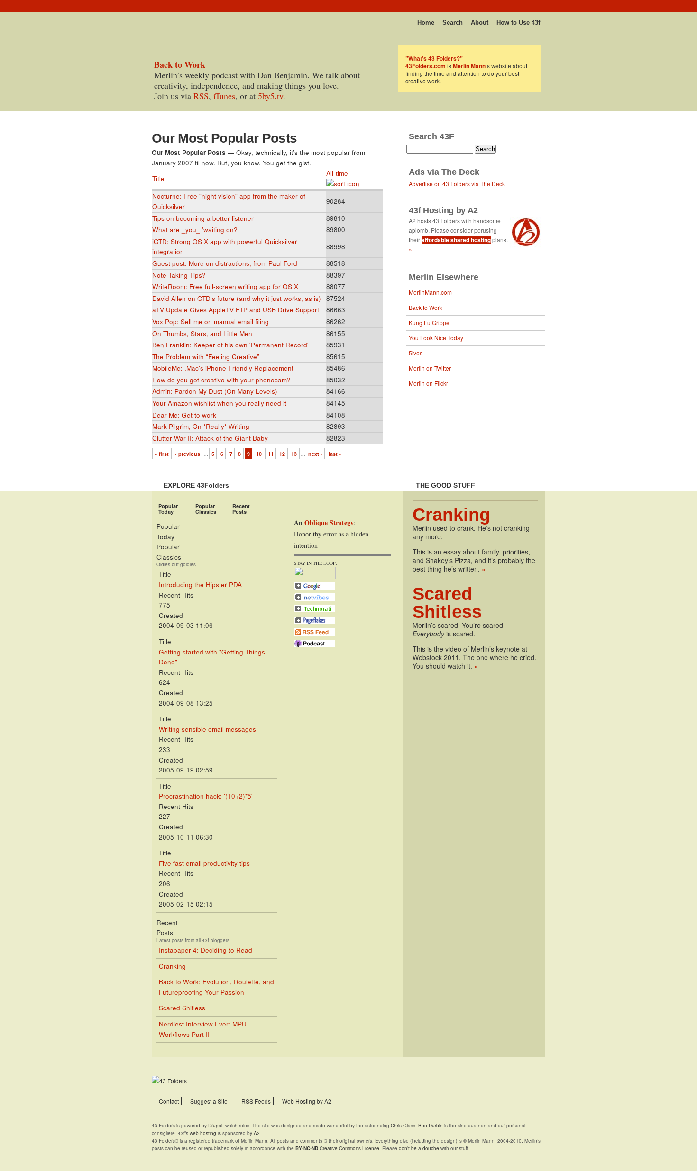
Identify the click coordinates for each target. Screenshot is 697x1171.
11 (271, 453)
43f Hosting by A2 (443, 210)
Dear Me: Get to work (184, 414)
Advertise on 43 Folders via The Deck (457, 184)
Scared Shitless (182, 1007)
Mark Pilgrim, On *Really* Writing (200, 426)
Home (425, 22)
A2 (257, 1133)
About (479, 22)
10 (259, 453)
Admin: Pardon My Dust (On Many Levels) (214, 391)
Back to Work (425, 307)
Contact (169, 1101)
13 (294, 453)
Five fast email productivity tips (204, 863)
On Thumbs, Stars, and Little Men (202, 333)
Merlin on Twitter (430, 368)
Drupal (215, 1125)
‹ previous (187, 453)
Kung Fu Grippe (429, 322)
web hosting (203, 1133)
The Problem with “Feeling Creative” (205, 356)
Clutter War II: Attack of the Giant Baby (210, 438)
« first (162, 453)
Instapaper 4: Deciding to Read (205, 949)
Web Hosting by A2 (306, 1101)
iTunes (224, 95)
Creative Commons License (337, 1148)
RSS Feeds (256, 1101)
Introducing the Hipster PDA (200, 584)
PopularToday (168, 508)
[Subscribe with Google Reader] (314, 588)
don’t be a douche (419, 1148)
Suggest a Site (209, 1101)
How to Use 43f (518, 22)
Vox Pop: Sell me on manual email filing (210, 321)
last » (335, 453)
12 (282, 453)
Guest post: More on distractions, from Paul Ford (224, 263)
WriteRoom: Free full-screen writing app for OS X (225, 286)
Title (158, 178)
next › (315, 453)
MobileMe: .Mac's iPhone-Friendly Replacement (222, 367)
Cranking (172, 966)
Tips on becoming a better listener (203, 218)
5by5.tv (270, 95)
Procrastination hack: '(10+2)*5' (206, 795)
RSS (201, 95)
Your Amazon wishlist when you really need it (219, 403)
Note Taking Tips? (179, 275)
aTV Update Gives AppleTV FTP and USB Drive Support (235, 309)
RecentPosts (241, 508)
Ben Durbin (430, 1125)
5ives (415, 353)
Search (452, 22)
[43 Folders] (179, 19)
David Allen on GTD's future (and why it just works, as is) (236, 298)
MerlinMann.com (430, 292)
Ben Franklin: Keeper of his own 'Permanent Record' (230, 344)
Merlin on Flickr (428, 383)
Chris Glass (403, 1125)
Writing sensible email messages (207, 729)
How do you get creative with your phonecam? (221, 379)
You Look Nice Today (436, 338)
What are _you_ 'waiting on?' (195, 229)
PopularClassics (205, 508)
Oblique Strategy (329, 522)
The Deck (460, 172)
